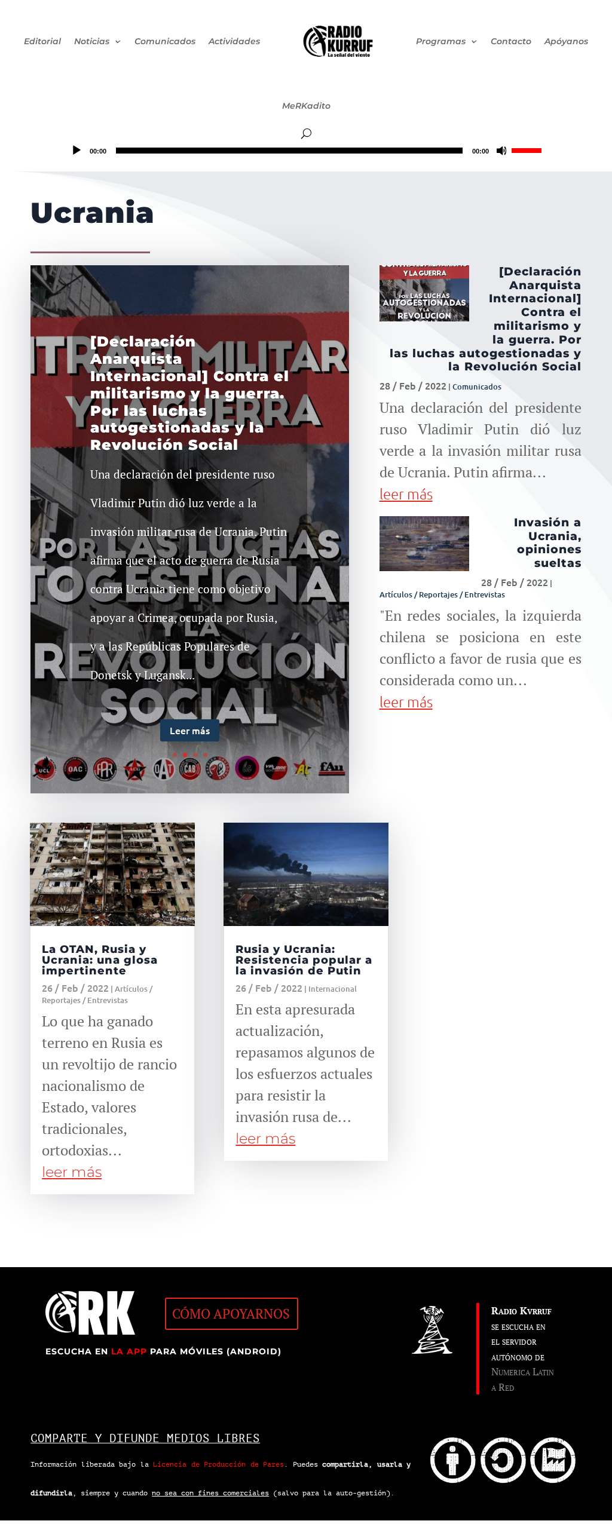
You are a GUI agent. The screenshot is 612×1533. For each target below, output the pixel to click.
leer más (406, 493)
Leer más (190, 730)
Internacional (332, 988)
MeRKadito (306, 105)
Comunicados (476, 386)
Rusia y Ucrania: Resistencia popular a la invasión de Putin (303, 960)
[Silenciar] (502, 151)
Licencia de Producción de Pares (218, 1464)
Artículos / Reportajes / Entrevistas (442, 594)
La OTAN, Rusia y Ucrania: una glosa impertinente (100, 960)
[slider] (528, 149)
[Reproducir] (76, 151)
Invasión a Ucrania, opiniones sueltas (548, 543)
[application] (305, 151)
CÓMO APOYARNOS (231, 1313)
